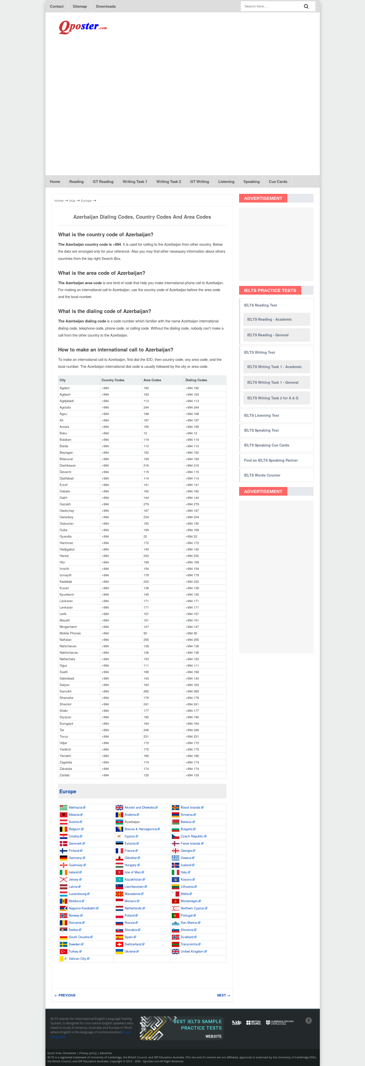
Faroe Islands (190, 843)
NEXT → (223, 995)
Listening (226, 181)
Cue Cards (278, 181)
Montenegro (189, 900)
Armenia (187, 814)
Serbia (73, 929)
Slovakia (131, 929)
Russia (130, 922)
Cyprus (130, 836)
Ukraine (130, 951)
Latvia (73, 886)
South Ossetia (79, 936)
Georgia (186, 850)
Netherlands (133, 908)
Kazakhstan (133, 879)
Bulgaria (186, 828)
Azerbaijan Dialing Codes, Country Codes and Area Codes (142, 216)
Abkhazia (75, 807)
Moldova (75, 900)
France (130, 850)
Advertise (106, 1053)
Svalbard (187, 936)
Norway (74, 915)
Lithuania (187, 886)
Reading (76, 181)
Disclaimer (69, 1053)
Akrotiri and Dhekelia (139, 807)
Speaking (252, 181)
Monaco (130, 900)
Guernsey (76, 864)
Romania (75, 922)
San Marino (189, 922)
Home (55, 181)
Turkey (73, 951)
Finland (74, 850)
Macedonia (132, 893)
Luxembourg (77, 893)
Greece (186, 857)
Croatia (74, 836)
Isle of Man (133, 872)
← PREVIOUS (64, 995)
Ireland (73, 872)
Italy (184, 872)
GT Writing (199, 181)
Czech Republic (192, 836)
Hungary (131, 864)
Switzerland (133, 944)
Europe (67, 791)
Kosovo (186, 879)
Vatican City (77, 958)
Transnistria (189, 944)
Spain (129, 936)
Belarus (186, 821)
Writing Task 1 (135, 181)
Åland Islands (190, 807)
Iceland (186, 864)
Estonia (130, 843)
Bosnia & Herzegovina (141, 828)
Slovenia (187, 929)
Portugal (187, 915)
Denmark (75, 843)
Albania (74, 814)
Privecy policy (88, 1053)
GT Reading (103, 181)
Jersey (73, 879)
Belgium (74, 828)
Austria (74, 821)
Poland (130, 915)
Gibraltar (131, 857)
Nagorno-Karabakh (82, 908)
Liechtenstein (134, 886)
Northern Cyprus (192, 908)
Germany (75, 857)
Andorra (130, 814)
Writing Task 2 (168, 181)
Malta (185, 893)
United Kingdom (192, 951)
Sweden (74, 944)
